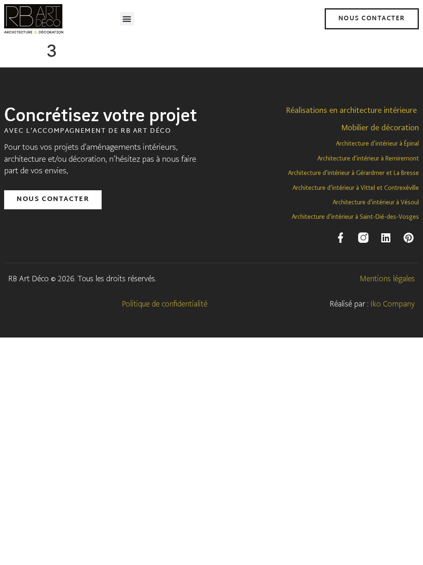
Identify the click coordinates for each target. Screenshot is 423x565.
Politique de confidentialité (164, 304)
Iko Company (393, 304)
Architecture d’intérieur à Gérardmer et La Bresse (353, 173)
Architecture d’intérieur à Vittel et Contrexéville (355, 188)
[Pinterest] (408, 237)
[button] (127, 19)
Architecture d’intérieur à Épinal (377, 143)
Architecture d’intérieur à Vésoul (376, 202)
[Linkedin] (385, 237)
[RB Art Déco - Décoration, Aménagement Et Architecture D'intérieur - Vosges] (340, 237)
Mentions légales (387, 278)
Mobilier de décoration (380, 127)
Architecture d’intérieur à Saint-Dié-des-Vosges (355, 216)
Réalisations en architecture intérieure (351, 110)
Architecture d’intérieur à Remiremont (368, 158)
